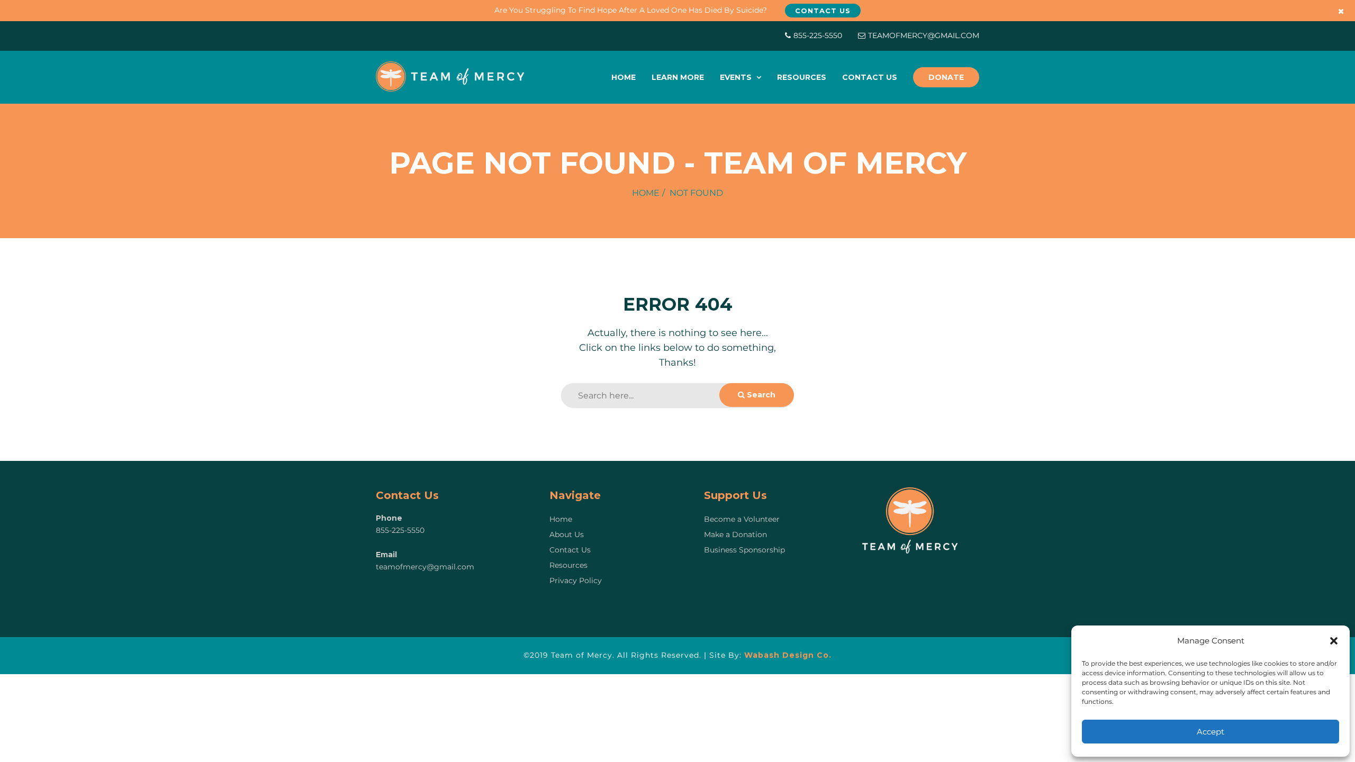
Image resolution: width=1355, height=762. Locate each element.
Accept (1210, 732)
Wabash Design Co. (788, 655)
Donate (946, 77)
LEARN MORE (678, 77)
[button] (1334, 641)
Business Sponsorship (744, 550)
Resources (568, 565)
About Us (566, 534)
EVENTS (737, 77)
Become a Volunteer (742, 519)
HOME (623, 77)
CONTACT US (869, 77)
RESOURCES (801, 77)
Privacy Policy (575, 580)
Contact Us (570, 550)
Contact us (823, 10)
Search (760, 395)
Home (646, 193)
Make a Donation (735, 534)
